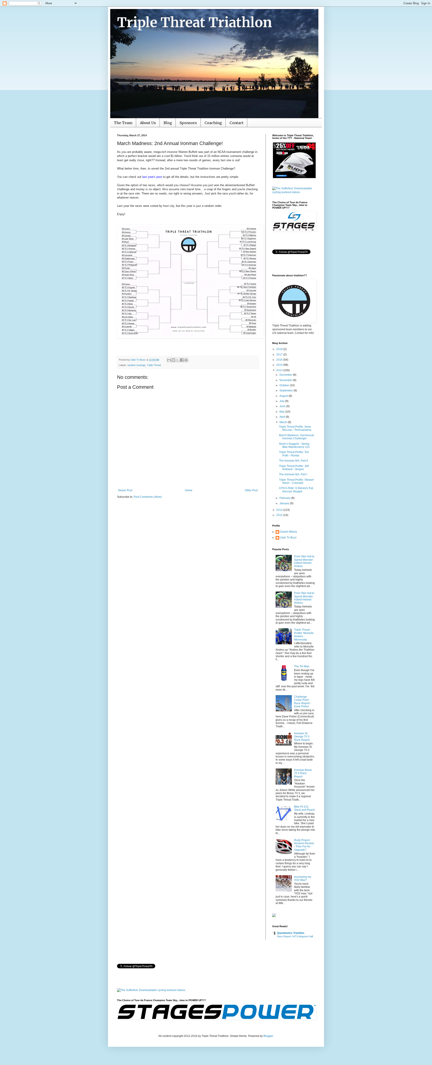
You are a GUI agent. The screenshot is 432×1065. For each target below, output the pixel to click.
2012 (279, 515)
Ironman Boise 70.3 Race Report (303, 773)
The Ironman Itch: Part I (293, 474)
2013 (279, 509)
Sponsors (188, 123)
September (286, 390)
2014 (279, 370)
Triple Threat (154, 365)
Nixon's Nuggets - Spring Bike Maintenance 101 (294, 445)
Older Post (251, 490)
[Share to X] (177, 360)
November (286, 380)
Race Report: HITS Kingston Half (295, 936)
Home (188, 490)
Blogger (268, 1036)
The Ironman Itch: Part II (293, 460)
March (283, 422)
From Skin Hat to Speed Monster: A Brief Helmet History (304, 561)
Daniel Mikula (288, 531)
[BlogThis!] (173, 360)
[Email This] (169, 360)
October (284, 385)
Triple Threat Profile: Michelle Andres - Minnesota (304, 634)
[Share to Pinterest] (186, 360)
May (282, 411)
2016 (279, 359)
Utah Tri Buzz (288, 537)
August (284, 395)
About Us (148, 123)
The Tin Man (301, 666)
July (282, 401)
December (286, 374)
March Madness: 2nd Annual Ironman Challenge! (296, 437)
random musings (136, 365)
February (285, 498)
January (284, 503)
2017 (279, 354)
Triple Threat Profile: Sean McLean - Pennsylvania (295, 428)
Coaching (213, 123)
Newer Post (125, 490)
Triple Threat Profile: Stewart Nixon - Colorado (296, 481)
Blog (168, 123)
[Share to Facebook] (182, 360)
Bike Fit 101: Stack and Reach (304, 808)
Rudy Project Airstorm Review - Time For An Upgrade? (304, 845)
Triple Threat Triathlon (194, 22)
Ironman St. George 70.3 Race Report (302, 736)
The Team (123, 123)
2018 (279, 349)
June (282, 406)
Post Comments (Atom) (148, 496)
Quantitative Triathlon (290, 933)
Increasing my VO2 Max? (302, 878)
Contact (236, 123)
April (282, 416)
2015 (279, 364)
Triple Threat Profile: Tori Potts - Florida (294, 454)
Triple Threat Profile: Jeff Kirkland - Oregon (294, 467)
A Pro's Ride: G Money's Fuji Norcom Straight (296, 490)
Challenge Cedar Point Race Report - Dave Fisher (302, 701)
